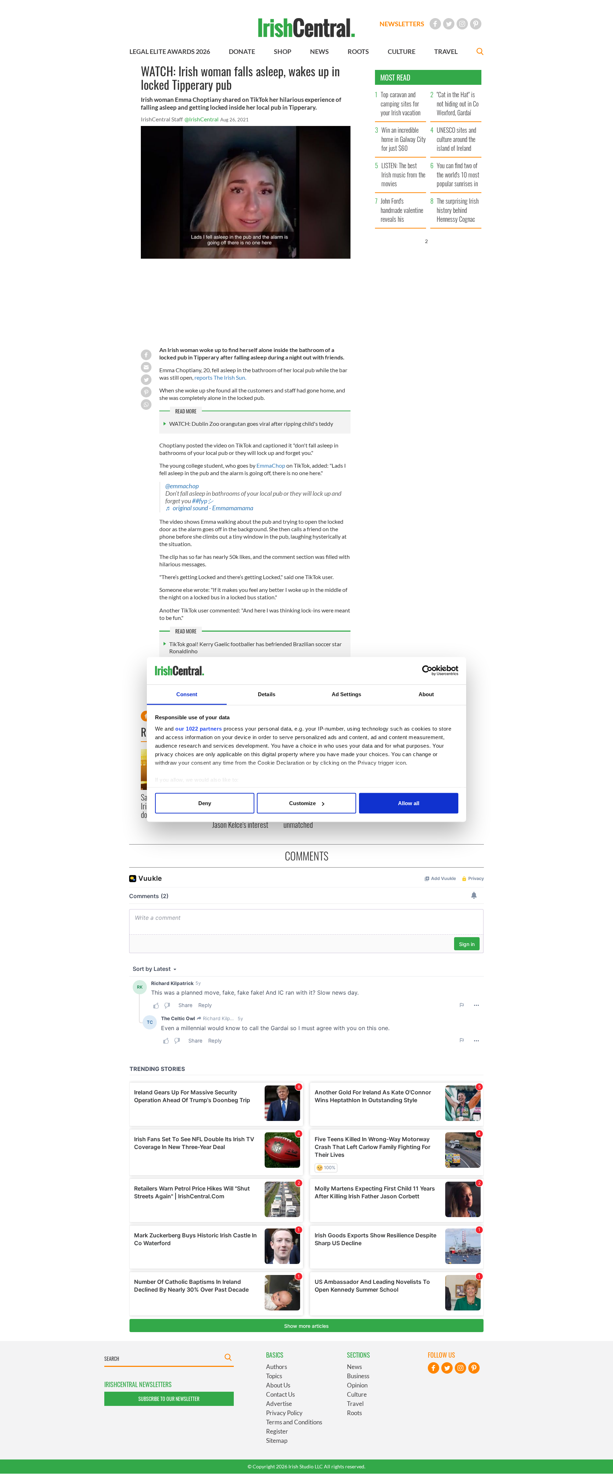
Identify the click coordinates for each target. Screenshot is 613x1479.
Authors (276, 1366)
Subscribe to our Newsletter (168, 1398)
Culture (357, 1394)
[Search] (480, 52)
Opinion (357, 1385)
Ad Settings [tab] (346, 694)
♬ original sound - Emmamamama (209, 508)
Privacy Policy (284, 1413)
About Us (278, 1385)
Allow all (408, 803)
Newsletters (402, 24)
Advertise (279, 1403)
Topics (274, 1376)
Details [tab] (266, 694)
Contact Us (280, 1394)
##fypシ (203, 501)
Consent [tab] (187, 694)
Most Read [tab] (395, 77)
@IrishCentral (201, 119)
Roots (354, 1413)
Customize (302, 803)
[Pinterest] (475, 23)
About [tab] (426, 694)
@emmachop (182, 486)
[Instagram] (462, 23)
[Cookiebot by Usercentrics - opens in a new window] (427, 670)
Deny (204, 803)
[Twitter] (448, 23)
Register (277, 1431)
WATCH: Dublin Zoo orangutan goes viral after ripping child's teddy (251, 423)
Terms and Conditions (294, 1422)
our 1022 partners (198, 728)
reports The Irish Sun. (220, 377)
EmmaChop (270, 465)
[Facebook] (435, 23)
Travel (355, 1403)
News (354, 1366)
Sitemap (276, 1440)
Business (358, 1376)
